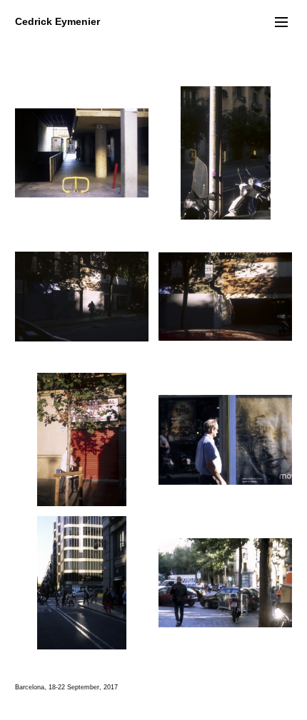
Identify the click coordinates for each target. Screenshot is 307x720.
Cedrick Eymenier (57, 21)
